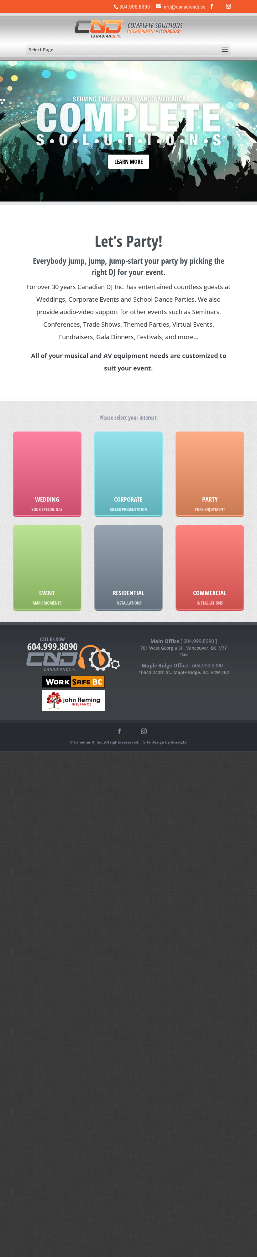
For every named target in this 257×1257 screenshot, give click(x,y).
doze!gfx (178, 742)
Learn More (128, 161)
